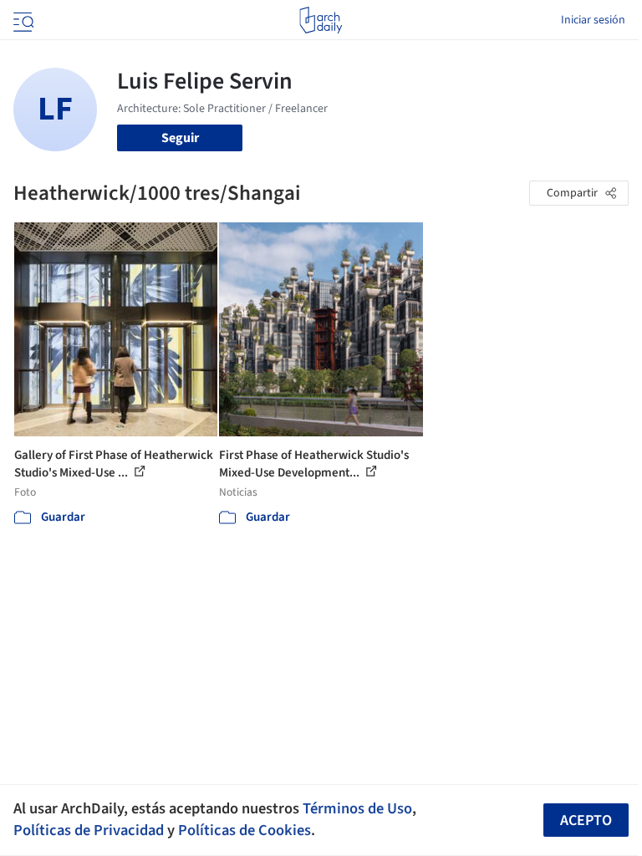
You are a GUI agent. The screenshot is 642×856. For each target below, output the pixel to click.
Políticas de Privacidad (88, 830)
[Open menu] (21, 20)
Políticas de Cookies (244, 830)
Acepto (586, 820)
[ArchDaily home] (320, 20)
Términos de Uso (357, 808)
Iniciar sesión (593, 20)
